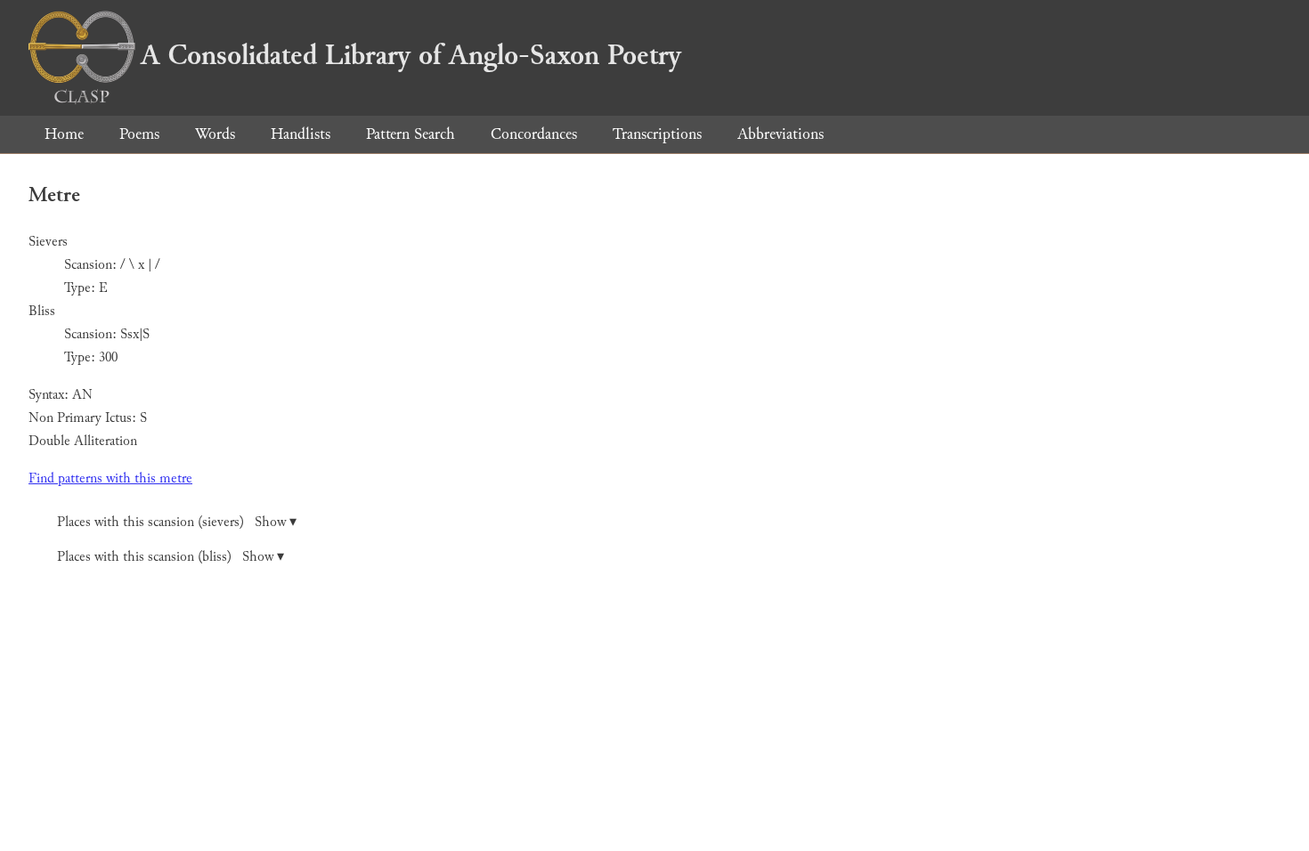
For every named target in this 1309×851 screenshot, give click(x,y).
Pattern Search (410, 134)
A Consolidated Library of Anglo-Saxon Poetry (411, 55)
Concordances (534, 134)
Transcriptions (657, 134)
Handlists (300, 134)
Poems (139, 134)
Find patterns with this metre (110, 478)
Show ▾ (276, 522)
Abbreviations (780, 134)
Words (215, 134)
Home (64, 134)
